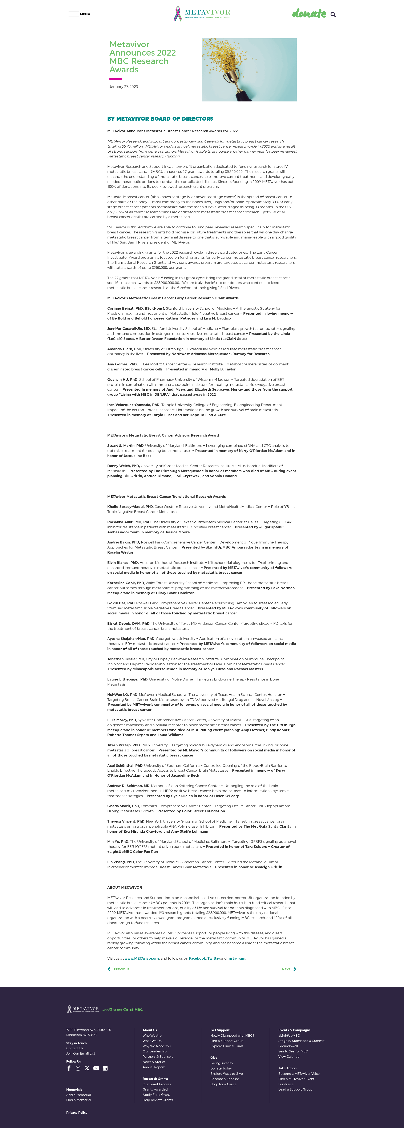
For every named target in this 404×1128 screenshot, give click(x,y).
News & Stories (154, 1062)
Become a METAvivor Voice (299, 1073)
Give (213, 1057)
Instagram (236, 958)
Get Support (220, 1030)
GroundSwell (288, 1046)
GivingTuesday (221, 1063)
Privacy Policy (76, 1112)
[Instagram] (78, 1068)
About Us (150, 1030)
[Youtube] (96, 1068)
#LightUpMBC (289, 1035)
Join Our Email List (80, 1053)
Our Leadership (155, 1051)
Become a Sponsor (224, 1079)
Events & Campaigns (294, 1030)
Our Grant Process (157, 1084)
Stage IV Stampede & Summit (301, 1041)
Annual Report (154, 1067)
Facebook (197, 958)
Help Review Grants (158, 1100)
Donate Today (221, 1068)
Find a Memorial (78, 1100)
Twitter (213, 958)
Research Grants (155, 1078)
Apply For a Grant (156, 1094)
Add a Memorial (78, 1095)
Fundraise (286, 1084)
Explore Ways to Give (226, 1073)
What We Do (152, 1041)
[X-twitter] (87, 1068)
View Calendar (289, 1056)
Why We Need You (157, 1046)
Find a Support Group (226, 1041)
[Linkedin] (105, 1068)
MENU (85, 14)
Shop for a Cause (223, 1084)
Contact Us (74, 1048)
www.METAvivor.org (142, 958)
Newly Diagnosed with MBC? (232, 1035)
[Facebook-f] (69, 1068)
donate (309, 13)
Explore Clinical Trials (226, 1046)
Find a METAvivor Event (296, 1079)
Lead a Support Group (295, 1089)
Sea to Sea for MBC (293, 1051)
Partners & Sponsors (158, 1056)
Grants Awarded (155, 1089)
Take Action (287, 1068)
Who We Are (152, 1035)
